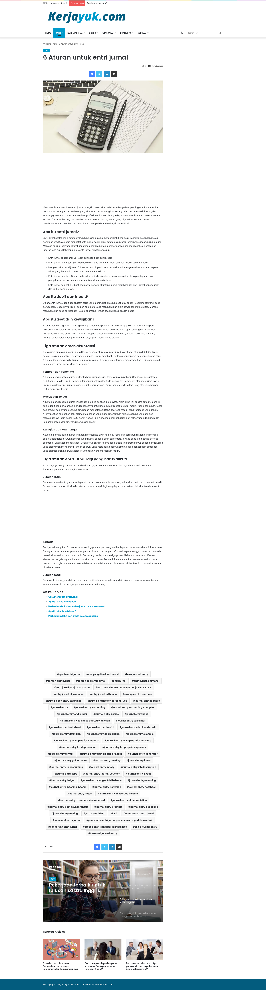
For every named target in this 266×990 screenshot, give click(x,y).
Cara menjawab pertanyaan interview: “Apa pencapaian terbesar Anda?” (101, 966)
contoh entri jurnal (59, 680)
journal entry (60, 707)
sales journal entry (146, 826)
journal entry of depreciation (130, 800)
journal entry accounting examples (133, 707)
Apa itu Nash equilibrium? (99, 3)
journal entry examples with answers (129, 740)
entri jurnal (119, 680)
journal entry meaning (142, 780)
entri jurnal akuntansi (146, 680)
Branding (125, 33)
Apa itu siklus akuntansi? (62, 601)
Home (48, 33)
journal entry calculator (131, 720)
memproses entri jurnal (139, 813)
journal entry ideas (139, 760)
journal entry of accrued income (118, 793)
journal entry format (61, 753)
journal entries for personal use (108, 700)
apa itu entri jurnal (69, 674)
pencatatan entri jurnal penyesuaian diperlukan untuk (120, 820)
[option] (103, 891)
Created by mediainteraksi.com (98, 984)
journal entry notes (80, 793)
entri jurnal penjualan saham (73, 687)
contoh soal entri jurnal (91, 680)
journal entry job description (139, 767)
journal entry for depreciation (78, 747)
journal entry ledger (63, 780)
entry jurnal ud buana (104, 694)
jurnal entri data (94, 813)
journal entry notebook (142, 786)
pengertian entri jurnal (63, 826)
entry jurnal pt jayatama (69, 694)
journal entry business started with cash (85, 720)
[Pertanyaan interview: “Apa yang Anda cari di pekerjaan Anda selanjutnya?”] (144, 949)
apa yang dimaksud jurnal (103, 674)
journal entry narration (107, 786)
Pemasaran (108, 33)
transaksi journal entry (103, 833)
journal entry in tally (102, 767)
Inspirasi (142, 33)
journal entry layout (139, 773)
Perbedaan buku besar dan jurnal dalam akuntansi (76, 606)
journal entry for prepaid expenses (125, 747)
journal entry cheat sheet (65, 727)
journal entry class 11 (101, 727)
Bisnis (92, 33)
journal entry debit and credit (138, 727)
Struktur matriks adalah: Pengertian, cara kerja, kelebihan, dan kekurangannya (60, 966)
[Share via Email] (114, 74)
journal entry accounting (90, 707)
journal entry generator (143, 753)
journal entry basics (107, 713)
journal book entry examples (64, 700)
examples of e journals (138, 694)
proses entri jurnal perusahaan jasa (106, 826)
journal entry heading (108, 760)
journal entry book (137, 713)
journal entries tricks (147, 700)
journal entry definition (67, 733)
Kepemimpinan (75, 33)
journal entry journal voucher (102, 773)
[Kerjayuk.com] (86, 17)
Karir (58, 33)
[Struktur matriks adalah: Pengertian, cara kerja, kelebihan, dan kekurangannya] (61, 949)
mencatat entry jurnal (67, 820)
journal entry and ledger (72, 713)
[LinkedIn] (107, 74)
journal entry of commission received (82, 800)
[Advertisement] (102, 179)
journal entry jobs (66, 773)
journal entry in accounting (67, 767)
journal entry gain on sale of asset (101, 753)
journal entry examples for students (77, 740)
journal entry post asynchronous (68, 806)
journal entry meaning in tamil (68, 786)
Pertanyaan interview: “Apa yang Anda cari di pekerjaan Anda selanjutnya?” (142, 966)
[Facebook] (92, 74)
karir (115, 813)
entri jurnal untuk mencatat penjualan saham (124, 687)
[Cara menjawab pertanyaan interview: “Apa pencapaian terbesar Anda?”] (103, 949)
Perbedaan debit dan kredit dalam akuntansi (73, 615)
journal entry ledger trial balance (102, 780)
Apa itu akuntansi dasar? (62, 611)
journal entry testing (65, 813)
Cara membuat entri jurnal (63, 596)
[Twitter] (99, 74)
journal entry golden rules (71, 760)
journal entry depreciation (104, 733)
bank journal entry (137, 674)
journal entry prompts (109, 806)
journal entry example (140, 733)
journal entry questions (144, 806)
